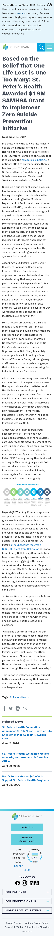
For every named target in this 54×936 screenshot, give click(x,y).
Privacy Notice (13, 923)
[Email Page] (26, 709)
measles (20, 13)
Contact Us (27, 827)
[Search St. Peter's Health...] (41, 47)
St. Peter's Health (19, 697)
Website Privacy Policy (36, 923)
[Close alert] (49, 5)
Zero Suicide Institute (34, 160)
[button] (19, 709)
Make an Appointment (27, 839)
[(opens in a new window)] (5, 709)
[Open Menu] (49, 47)
